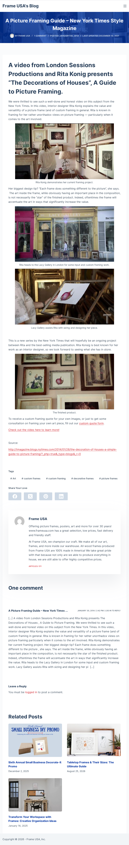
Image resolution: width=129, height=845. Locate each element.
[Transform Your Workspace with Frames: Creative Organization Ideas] (35, 795)
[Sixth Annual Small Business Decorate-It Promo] (35, 740)
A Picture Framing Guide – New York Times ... (38, 610)
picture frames (108, 478)
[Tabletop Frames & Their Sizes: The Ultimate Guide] (94, 740)
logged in (31, 692)
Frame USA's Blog (21, 5)
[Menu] (124, 6)
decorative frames (82, 478)
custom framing (56, 478)
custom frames (31, 478)
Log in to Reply (113, 610)
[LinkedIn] (61, 496)
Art (13, 478)
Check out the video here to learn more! (33, 429)
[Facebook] (14, 496)
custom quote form (91, 423)
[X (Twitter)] (30, 496)
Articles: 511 (35, 566)
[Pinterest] (45, 496)
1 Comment (40, 35)
